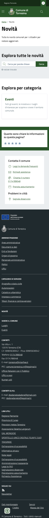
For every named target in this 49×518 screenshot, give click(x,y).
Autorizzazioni (8, 288)
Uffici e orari (7, 375)
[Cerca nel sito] (40, 11)
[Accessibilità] (7, 511)
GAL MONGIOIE (9, 433)
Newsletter (7, 494)
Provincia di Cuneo (10, 420)
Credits (16, 507)
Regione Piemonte (10, 3)
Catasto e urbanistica (11, 292)
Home (4, 21)
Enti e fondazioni (9, 251)
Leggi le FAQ (7, 466)
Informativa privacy (10, 450)
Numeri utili (7, 379)
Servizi (32, 504)
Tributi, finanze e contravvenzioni (16, 301)
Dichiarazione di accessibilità (14, 446)
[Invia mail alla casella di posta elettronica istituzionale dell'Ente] (18, 362)
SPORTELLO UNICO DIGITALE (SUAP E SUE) (22, 437)
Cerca (41, 64)
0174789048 (16, 354)
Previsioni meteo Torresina (13, 424)
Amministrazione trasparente (15, 463)
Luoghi (5, 325)
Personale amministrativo (13, 260)
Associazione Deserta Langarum (16, 429)
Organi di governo (10, 255)
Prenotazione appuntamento (15, 473)
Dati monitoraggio (10, 504)
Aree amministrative (11, 242)
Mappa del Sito (37, 507)
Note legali (6, 455)
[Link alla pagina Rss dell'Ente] (3, 490)
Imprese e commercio (11, 296)
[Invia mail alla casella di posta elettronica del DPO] (22, 395)
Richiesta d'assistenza (12, 476)
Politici (4, 264)
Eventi (4, 330)
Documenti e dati (9, 247)
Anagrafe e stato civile (12, 283)
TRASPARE (7, 442)
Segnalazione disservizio (12, 469)
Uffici (4, 268)
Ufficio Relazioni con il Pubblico (15, 371)
